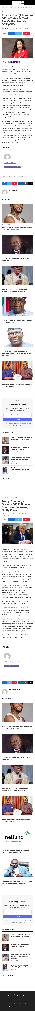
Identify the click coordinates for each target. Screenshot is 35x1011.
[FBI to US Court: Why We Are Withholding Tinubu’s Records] (17, 306)
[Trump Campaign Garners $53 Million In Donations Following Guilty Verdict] (17, 533)
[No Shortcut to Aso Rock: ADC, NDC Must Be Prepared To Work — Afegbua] (17, 867)
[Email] (17, 167)
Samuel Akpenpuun (8, 513)
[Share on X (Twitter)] (18, 33)
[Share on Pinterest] (26, 33)
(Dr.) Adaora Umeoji (7, 176)
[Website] (20, 167)
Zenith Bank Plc (7, 67)
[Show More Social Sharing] (31, 33)
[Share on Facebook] (11, 33)
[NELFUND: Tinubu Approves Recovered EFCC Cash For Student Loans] (17, 836)
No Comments (24, 28)
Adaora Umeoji (7, 69)
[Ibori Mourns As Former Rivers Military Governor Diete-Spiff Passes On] (17, 275)
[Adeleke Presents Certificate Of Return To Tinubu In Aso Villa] (17, 370)
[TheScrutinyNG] (18, 2)
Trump (4, 676)
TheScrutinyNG (6, 28)
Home (3, 7)
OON (15, 176)
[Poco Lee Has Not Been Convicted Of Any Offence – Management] (17, 213)
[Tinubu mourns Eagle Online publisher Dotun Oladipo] (17, 244)
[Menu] (3, 3)
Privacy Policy (15, 425)
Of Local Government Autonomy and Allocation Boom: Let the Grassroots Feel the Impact (17, 353)
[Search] (32, 3)
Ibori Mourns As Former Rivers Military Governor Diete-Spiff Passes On (20, 459)
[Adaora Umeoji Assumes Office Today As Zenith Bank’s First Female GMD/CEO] (17, 48)
